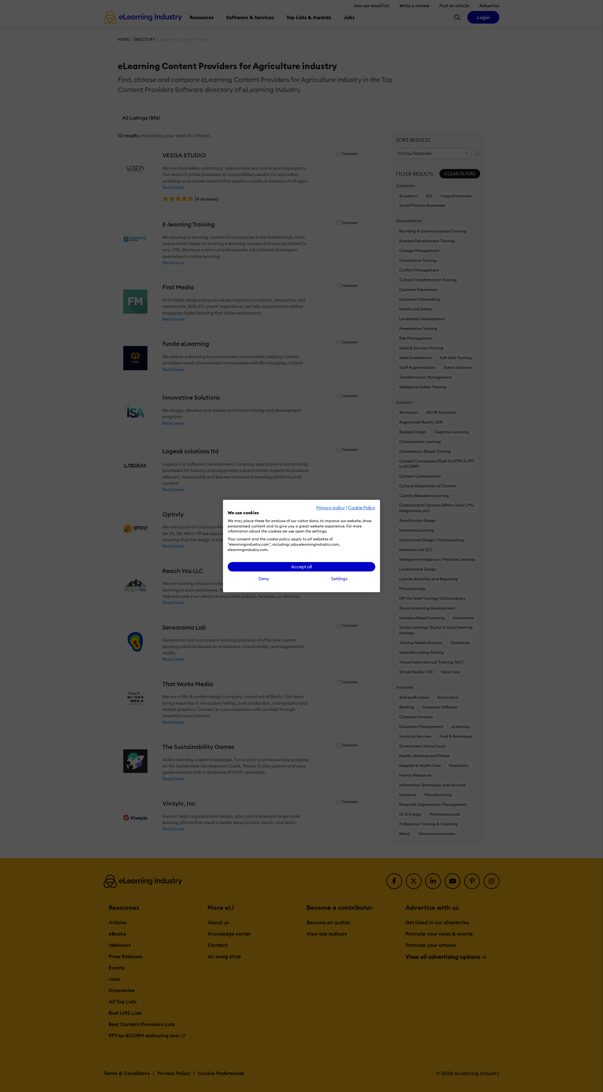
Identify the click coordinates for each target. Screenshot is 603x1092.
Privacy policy (330, 508)
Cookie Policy (361, 508)
